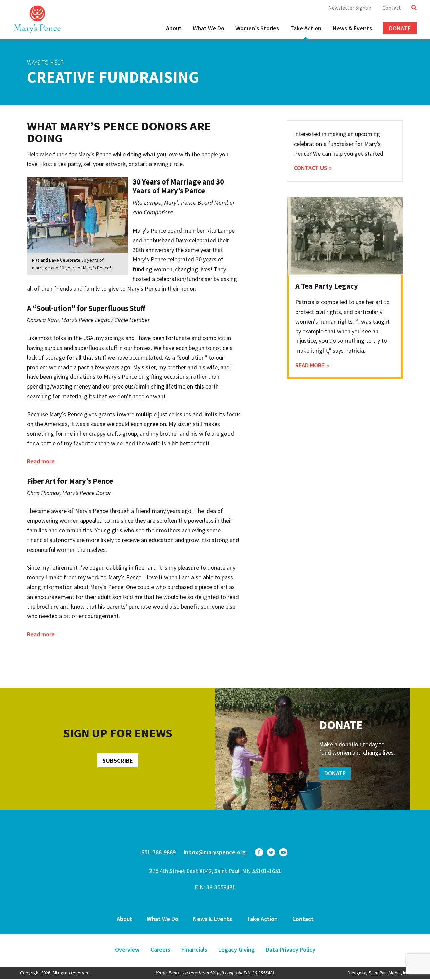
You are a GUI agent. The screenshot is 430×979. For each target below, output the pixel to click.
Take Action (305, 28)
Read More (310, 365)
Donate (400, 28)
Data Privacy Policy (290, 949)
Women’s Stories (257, 28)
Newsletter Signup (349, 7)
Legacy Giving (236, 949)
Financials (194, 949)
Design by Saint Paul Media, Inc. (379, 973)
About (174, 28)
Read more (41, 461)
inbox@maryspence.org (215, 852)
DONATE (335, 773)
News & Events (352, 28)
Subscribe (117, 760)
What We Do (208, 28)
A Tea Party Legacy (326, 286)
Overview (127, 949)
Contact (391, 7)
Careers (160, 949)
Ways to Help (45, 62)
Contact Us (310, 168)
